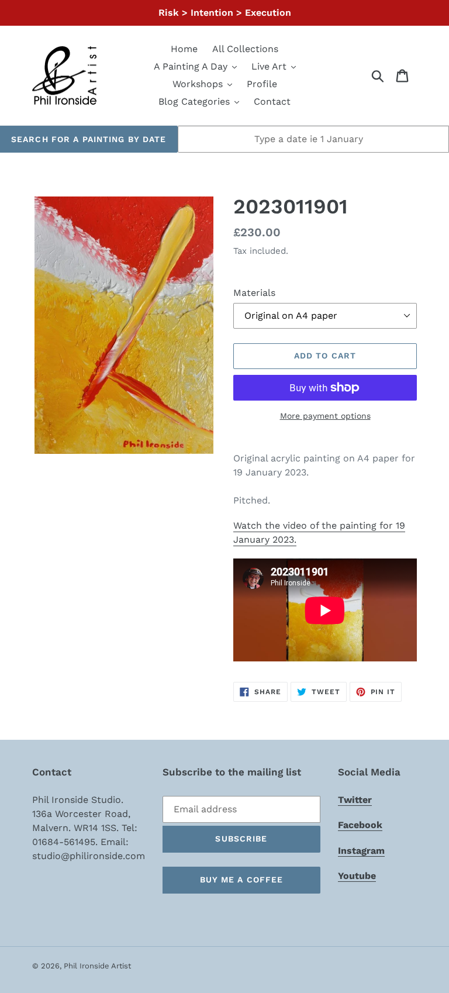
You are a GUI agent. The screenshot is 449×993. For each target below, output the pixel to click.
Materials (254, 292)
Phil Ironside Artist (97, 965)
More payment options (325, 415)
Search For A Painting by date (88, 139)
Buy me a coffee (242, 879)
